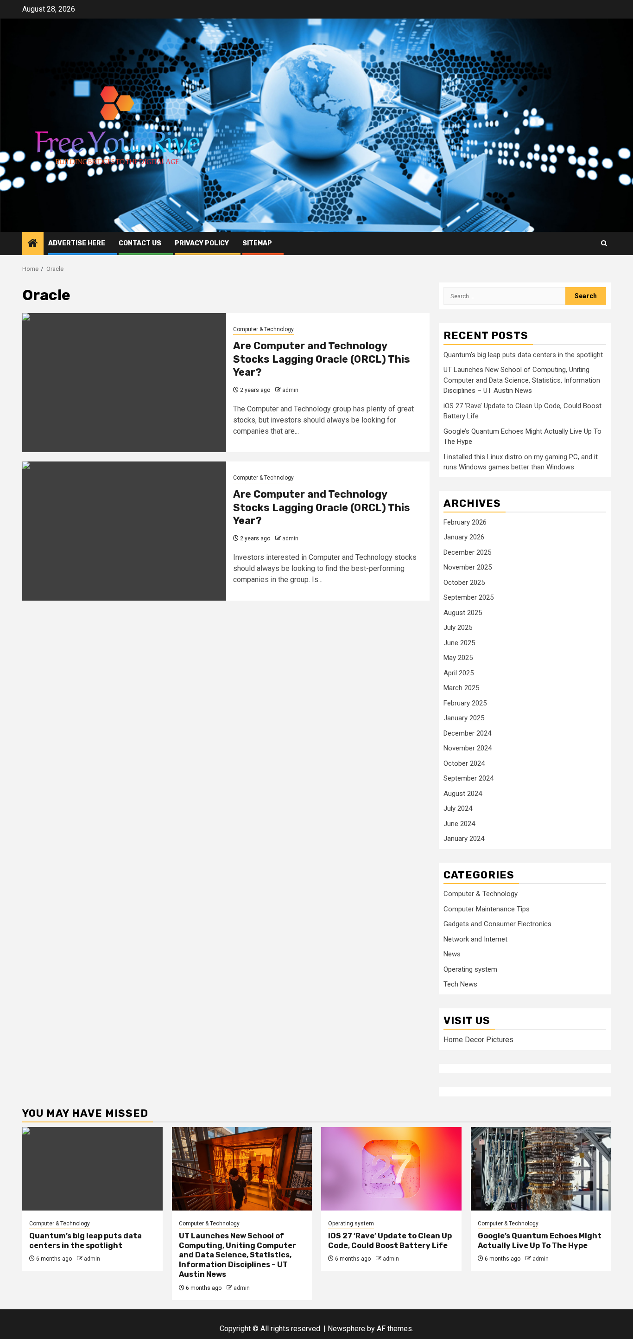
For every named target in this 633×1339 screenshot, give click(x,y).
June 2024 (459, 824)
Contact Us (140, 243)
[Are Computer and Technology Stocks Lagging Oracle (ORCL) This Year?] (124, 382)
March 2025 (461, 688)
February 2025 (465, 703)
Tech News (460, 984)
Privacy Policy (202, 243)
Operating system (470, 969)
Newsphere (346, 1328)
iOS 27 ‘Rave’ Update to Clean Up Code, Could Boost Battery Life (390, 1240)
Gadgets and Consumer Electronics (497, 924)
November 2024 (467, 748)
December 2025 (467, 552)
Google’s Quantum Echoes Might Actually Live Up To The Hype (539, 1240)
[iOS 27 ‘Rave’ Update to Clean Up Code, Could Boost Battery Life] (391, 1169)
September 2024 (468, 778)
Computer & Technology (263, 329)
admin (290, 390)
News (452, 954)
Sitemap (257, 243)
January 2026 (463, 537)
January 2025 (463, 718)
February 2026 (465, 522)
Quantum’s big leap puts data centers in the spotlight (523, 355)
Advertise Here (76, 243)
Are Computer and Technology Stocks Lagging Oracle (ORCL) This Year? (321, 359)
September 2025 (468, 597)
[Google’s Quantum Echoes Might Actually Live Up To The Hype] (541, 1169)
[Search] (604, 243)
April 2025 (458, 673)
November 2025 (467, 567)
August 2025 (462, 613)
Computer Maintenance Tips (486, 909)
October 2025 (464, 582)
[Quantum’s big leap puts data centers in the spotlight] (92, 1169)
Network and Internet (475, 939)
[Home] (33, 243)
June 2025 (459, 643)
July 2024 (457, 808)
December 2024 (467, 733)
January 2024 (463, 838)
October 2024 (464, 763)
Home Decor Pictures (478, 1039)
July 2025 (457, 627)
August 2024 (462, 793)
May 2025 (458, 657)
